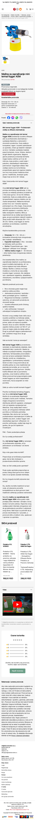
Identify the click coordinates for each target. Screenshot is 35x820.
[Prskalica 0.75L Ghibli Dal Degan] (27, 535)
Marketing (4, 794)
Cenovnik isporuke (6, 791)
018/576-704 (15, 2)
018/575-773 (8, 2)
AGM (2, 70)
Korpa (3, 772)
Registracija (4, 767)
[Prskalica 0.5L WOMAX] (9, 535)
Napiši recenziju (17, 671)
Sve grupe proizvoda (7, 796)
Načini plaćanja (5, 784)
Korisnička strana (6, 770)
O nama (3, 789)
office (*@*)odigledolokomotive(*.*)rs (19, 809)
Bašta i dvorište (15, 15)
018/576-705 (22, 2)
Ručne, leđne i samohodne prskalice (21, 16)
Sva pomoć (4, 779)
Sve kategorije (5, 15)
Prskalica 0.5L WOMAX (7, 545)
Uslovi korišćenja (6, 782)
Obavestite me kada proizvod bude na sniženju (17, 113)
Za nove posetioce (6, 777)
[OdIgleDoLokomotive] (17, 9)
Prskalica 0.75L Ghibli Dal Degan (26, 545)
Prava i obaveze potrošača (20, 735)
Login (3, 765)
